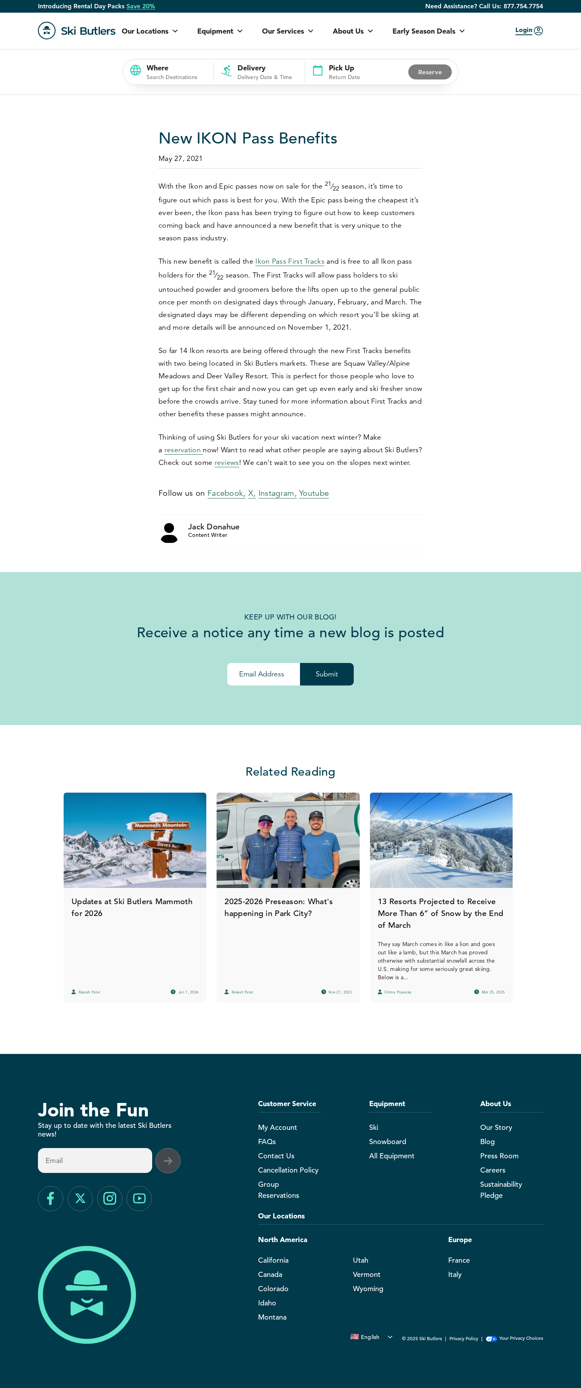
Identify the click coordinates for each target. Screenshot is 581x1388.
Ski (373, 1127)
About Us (348, 31)
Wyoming (368, 1288)
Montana (272, 1317)
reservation (183, 450)
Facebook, (227, 493)
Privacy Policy (463, 1338)
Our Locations (145, 31)
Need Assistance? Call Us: (484, 6)
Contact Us (276, 1155)
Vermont (367, 1274)
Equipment (215, 31)
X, (252, 493)
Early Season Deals (423, 31)
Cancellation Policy (288, 1170)
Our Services (283, 31)
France (459, 1260)
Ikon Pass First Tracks (289, 261)
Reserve (430, 72)
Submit (327, 674)
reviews (227, 462)
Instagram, (277, 493)
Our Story (496, 1127)
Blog (487, 1141)
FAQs (267, 1141)
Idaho (267, 1302)
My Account (277, 1127)
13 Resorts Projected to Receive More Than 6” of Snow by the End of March (440, 913)
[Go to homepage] (77, 31)
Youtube (314, 493)
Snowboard (387, 1141)
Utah (360, 1260)
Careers (493, 1170)
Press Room (499, 1155)
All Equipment (392, 1155)
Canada (270, 1274)
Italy (455, 1274)
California (273, 1260)
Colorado (273, 1288)
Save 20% (140, 6)
